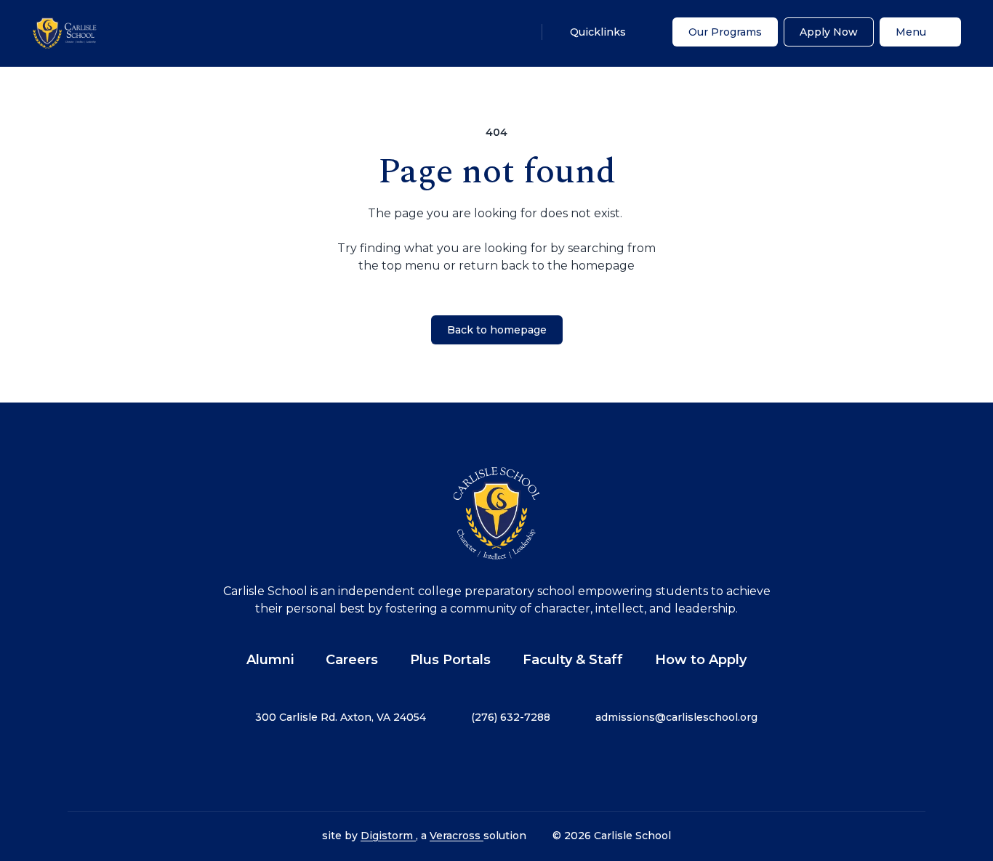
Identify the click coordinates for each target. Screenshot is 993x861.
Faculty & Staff (573, 660)
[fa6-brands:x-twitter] (496, 768)
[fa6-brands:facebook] (424, 768)
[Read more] (424, 768)
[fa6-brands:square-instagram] (460, 768)
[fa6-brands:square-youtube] (569, 768)
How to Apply (701, 660)
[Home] (65, 33)
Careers (352, 660)
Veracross (456, 835)
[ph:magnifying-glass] (515, 32)
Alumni (270, 660)
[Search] (515, 32)
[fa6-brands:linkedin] (533, 768)
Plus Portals (450, 660)
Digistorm (388, 835)
